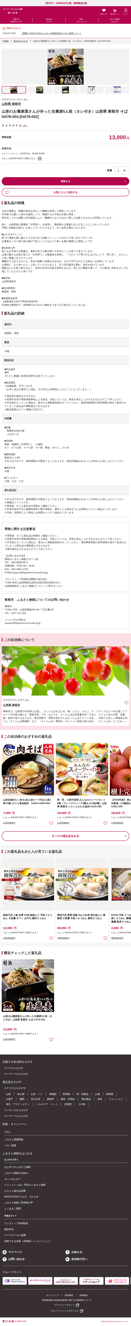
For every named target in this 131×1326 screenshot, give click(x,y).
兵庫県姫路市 (9, 938)
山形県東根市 (9, 823)
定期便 (67, 1104)
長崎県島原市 (117, 938)
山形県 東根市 (11, 104)
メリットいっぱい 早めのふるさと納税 (25, 1184)
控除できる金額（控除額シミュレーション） (28, 1241)
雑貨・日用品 (68, 1099)
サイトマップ (52, 1295)
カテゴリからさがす (15, 1088)
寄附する (65, 181)
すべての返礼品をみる (65, 836)
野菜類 (66, 1094)
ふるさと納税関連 (13, 1139)
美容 (99, 1099)
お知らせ (76, 1252)
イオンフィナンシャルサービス (64, 1311)
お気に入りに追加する (65, 192)
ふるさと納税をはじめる (115, 20)
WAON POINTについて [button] (40, 158)
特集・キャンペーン (82, 20)
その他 (81, 1104)
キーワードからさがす (16, 1073)
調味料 (50, 1099)
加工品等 (35, 1099)
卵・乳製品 (83, 1094)
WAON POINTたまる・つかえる (21, 1196)
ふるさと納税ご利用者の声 (18, 1202)
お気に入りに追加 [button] (51, 823)
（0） (25, 125)
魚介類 (20, 1094)
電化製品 (86, 1099)
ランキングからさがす (16, 1110)
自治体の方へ (79, 1259)
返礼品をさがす (49, 20)
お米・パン (37, 1094)
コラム (7, 1132)
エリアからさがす (13, 1068)
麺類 (22, 1099)
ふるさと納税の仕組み (16, 1173)
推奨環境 (69, 1295)
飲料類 (109, 1094)
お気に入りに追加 (126, 703)
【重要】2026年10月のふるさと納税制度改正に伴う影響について (51, 33)
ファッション (116, 1099)
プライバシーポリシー (64, 1305)
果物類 (52, 1094)
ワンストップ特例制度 (16, 1223)
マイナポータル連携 (15, 1235)
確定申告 (9, 1229)
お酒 (97, 1094)
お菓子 (9, 1099)
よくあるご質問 (12, 1208)
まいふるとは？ (12, 1179)
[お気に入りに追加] (126, 703)
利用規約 (83, 1295)
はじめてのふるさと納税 (17, 1167)
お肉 (8, 1094)
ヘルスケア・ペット (47, 1104)
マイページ (15, 1252)
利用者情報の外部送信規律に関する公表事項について (66, 1300)
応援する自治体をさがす (16, 20)
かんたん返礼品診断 (15, 1190)
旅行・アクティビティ (18, 1104)
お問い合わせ (16, 1259)
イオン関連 (10, 1145)
